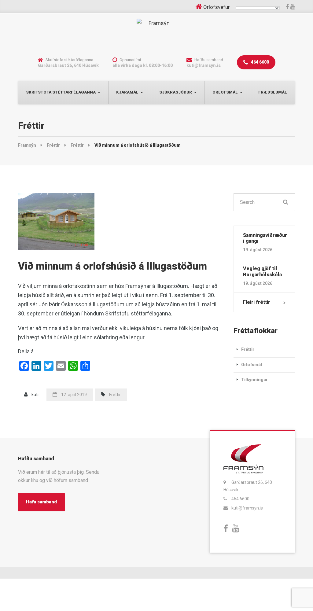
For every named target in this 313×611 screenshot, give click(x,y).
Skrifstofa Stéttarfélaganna (61, 92)
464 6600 (259, 62)
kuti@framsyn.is (247, 508)
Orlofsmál (225, 92)
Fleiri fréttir (256, 302)
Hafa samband (41, 502)
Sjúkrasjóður (175, 92)
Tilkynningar (254, 379)
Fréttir (115, 394)
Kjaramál (127, 92)
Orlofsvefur (216, 7)
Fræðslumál (272, 92)
